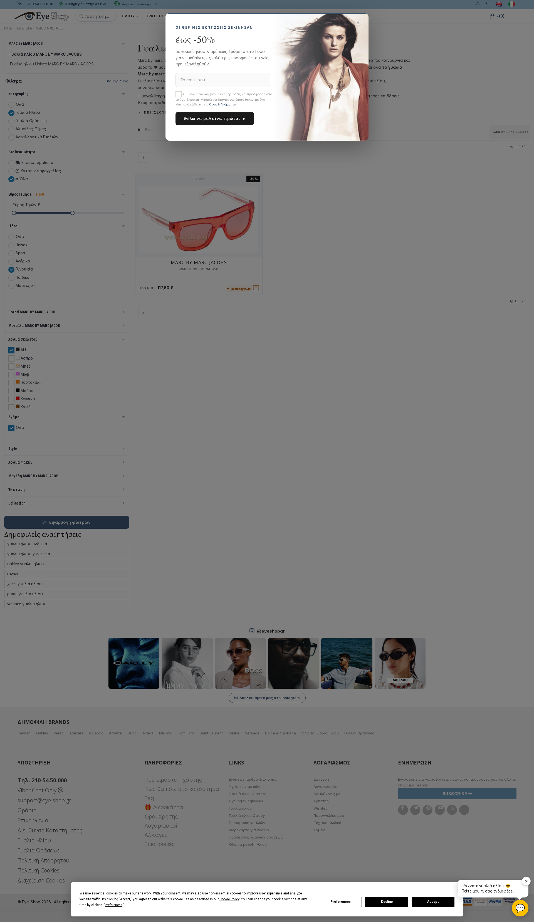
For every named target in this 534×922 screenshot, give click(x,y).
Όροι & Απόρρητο (222, 104)
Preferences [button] (113, 905)
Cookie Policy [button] (229, 899)
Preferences (340, 902)
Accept (433, 902)
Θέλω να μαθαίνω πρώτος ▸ (215, 118)
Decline (387, 902)
